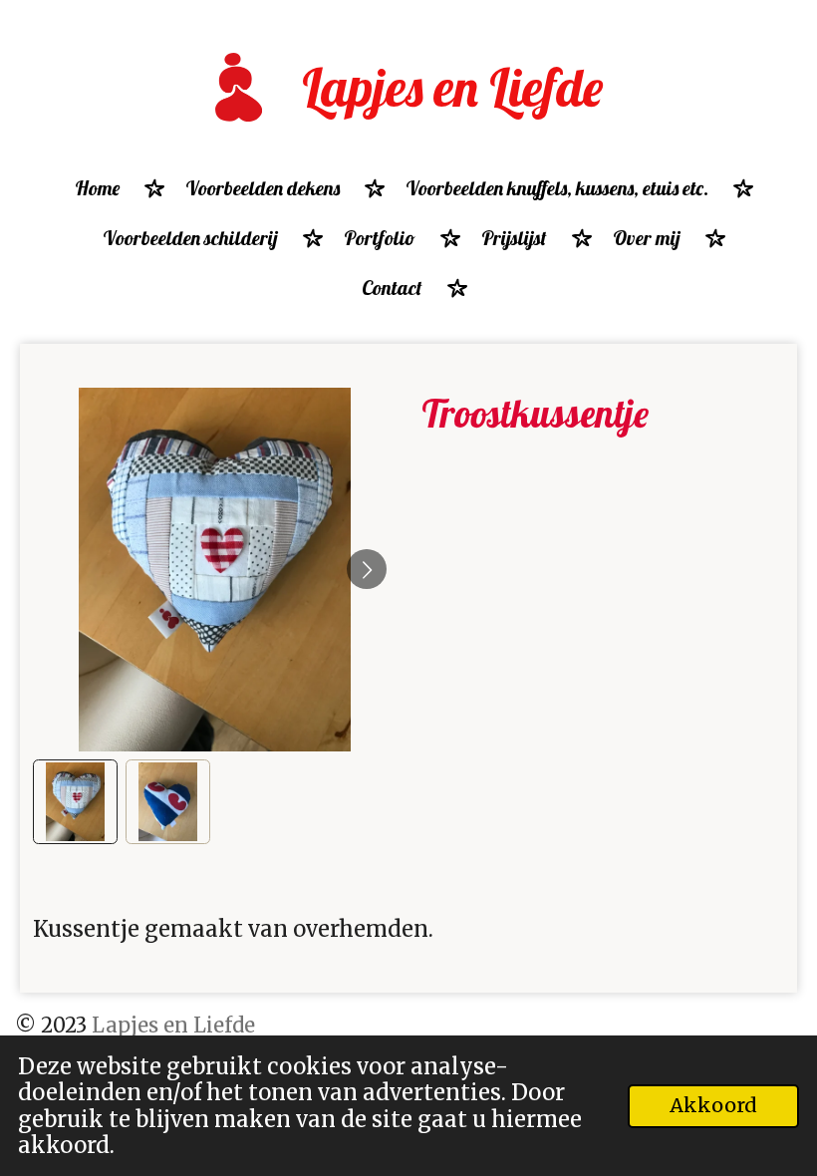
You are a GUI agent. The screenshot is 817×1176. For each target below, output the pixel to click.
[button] (75, 801)
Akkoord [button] (713, 1105)
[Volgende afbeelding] (367, 569)
